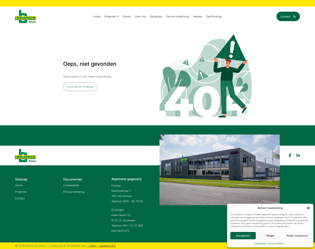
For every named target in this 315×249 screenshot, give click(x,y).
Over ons (140, 16)
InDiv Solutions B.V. (101, 245)
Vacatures (156, 16)
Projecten (110, 16)
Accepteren (243, 235)
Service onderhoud (177, 16)
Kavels (127, 16)
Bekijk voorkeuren (297, 235)
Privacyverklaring (276, 243)
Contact (20, 198)
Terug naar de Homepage (80, 86)
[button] (308, 208)
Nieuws (197, 16)
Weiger (270, 235)
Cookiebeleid (261, 243)
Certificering (214, 16)
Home (97, 16)
